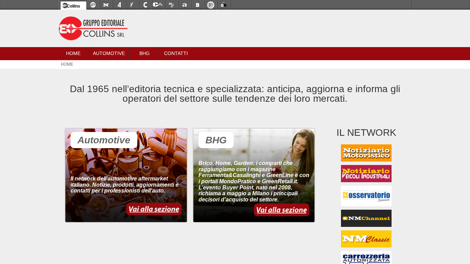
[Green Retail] (223, 5)
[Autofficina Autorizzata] (184, 5)
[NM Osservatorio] (366, 203)
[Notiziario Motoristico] (106, 5)
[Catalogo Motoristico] (145, 5)
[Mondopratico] (93, 5)
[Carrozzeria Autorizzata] (158, 5)
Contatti (176, 53)
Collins (73, 6)
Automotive (109, 53)
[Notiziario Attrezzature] (119, 5)
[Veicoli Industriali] (366, 182)
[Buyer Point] (197, 5)
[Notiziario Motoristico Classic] (171, 5)
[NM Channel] (366, 222)
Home (73, 53)
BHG (144, 53)
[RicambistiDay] (210, 5)
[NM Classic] (366, 243)
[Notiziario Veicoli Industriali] (132, 5)
